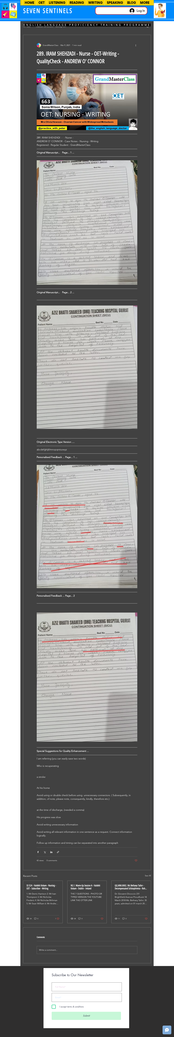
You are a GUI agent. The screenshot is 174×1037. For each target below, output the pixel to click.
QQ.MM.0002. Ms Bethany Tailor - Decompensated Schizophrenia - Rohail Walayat (131, 887)
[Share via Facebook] (38, 852)
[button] (147, 27)
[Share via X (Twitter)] (44, 852)
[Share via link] (58, 852)
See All (148, 875)
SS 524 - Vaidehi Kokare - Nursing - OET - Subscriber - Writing (41, 887)
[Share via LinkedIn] (51, 852)
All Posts (26, 26)
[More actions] (135, 45)
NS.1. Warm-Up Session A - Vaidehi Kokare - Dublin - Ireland (85, 887)
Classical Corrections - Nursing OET (51, 26)
